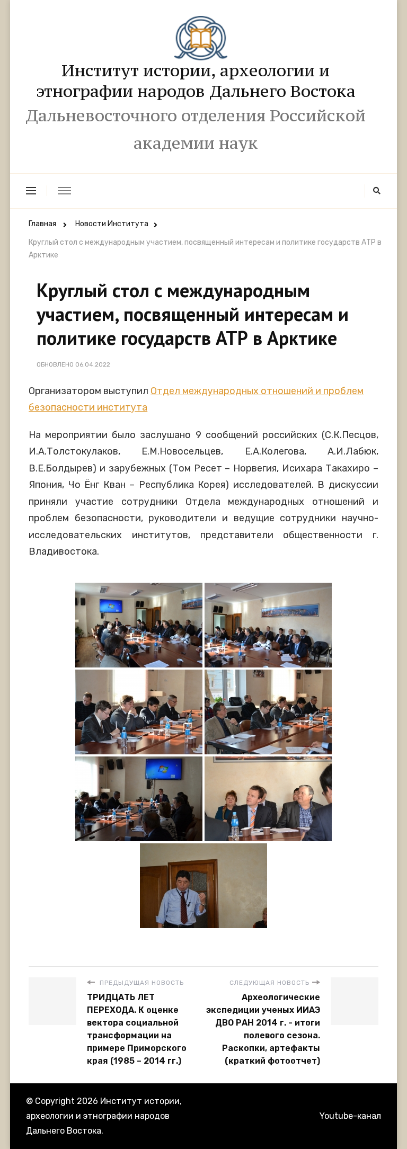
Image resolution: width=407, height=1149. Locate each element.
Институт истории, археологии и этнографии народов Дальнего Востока (196, 81)
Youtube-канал (350, 1116)
